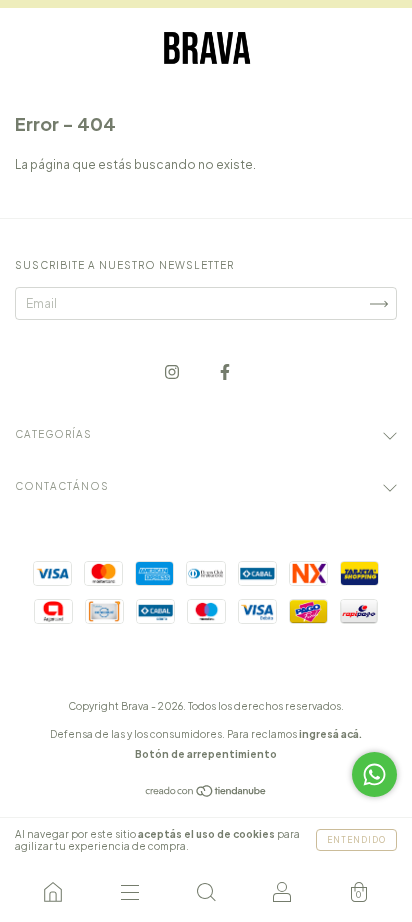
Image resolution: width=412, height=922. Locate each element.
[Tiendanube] (206, 793)
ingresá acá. (330, 734)
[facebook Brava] (225, 371)
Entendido (356, 840)
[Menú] (129, 892)
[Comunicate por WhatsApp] (374, 774)
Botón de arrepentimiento (206, 754)
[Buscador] (206, 892)
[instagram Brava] (173, 371)
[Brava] (53, 892)
